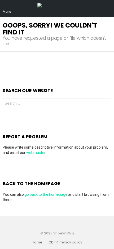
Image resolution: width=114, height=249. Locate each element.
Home (37, 242)
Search (106, 104)
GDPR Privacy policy (65, 242)
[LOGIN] (108, 8)
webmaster (35, 152)
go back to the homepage (46, 194)
